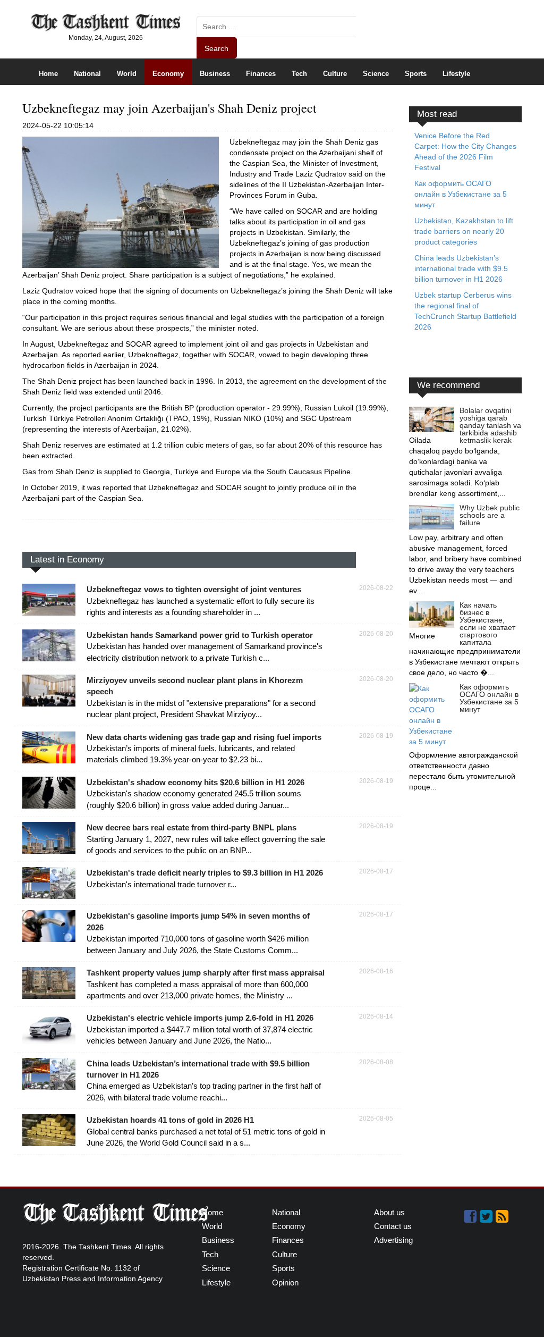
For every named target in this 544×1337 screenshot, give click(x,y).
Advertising (393, 1239)
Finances (261, 74)
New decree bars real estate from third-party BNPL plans (191, 827)
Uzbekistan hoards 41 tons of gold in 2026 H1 (170, 1119)
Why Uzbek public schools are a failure (490, 515)
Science (376, 74)
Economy (168, 74)
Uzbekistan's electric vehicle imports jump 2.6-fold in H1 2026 (200, 1017)
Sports (416, 74)
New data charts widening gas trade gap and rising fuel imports (204, 737)
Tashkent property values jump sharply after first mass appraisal (206, 972)
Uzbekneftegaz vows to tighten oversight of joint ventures (194, 589)
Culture (335, 74)
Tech (299, 74)
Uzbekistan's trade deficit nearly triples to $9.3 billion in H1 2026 (205, 872)
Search (216, 48)
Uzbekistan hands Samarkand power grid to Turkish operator (200, 635)
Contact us (393, 1226)
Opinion (285, 1282)
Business (215, 74)
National (87, 74)
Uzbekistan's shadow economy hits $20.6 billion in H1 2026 (195, 782)
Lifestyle (456, 74)
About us (389, 1212)
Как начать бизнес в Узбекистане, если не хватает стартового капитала (487, 623)
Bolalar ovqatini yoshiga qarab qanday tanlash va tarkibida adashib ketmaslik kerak (490, 425)
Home (48, 74)
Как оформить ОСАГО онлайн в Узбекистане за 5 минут (489, 698)
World (127, 74)
